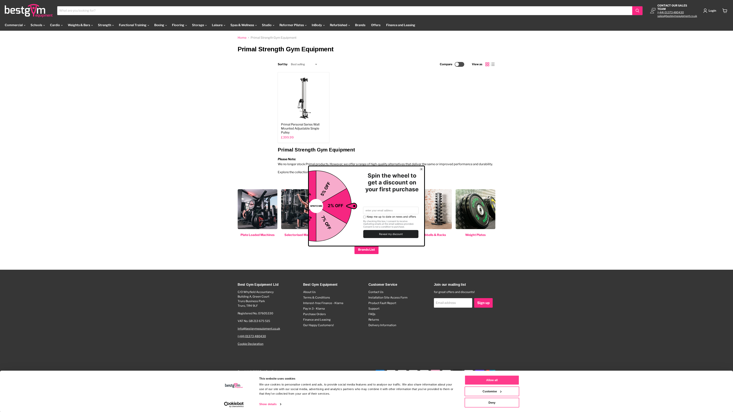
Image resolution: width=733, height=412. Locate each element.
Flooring (178, 25)
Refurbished (339, 25)
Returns (373, 319)
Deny (491, 402)
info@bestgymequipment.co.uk (259, 328)
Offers (375, 25)
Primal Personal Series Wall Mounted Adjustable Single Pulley (300, 128)
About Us (309, 292)
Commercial (14, 25)
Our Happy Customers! (318, 325)
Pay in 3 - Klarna (314, 308)
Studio (267, 25)
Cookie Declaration (250, 344)
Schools (37, 25)
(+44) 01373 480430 (670, 12)
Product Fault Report (382, 303)
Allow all (492, 380)
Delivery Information (382, 325)
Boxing (159, 25)
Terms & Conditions (316, 297)
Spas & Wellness (242, 25)
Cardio (55, 25)
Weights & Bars (79, 25)
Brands (360, 25)
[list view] (492, 64)
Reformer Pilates (291, 25)
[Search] (637, 10)
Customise (490, 391)
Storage (198, 25)
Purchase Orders (314, 314)
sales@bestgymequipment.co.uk (677, 16)
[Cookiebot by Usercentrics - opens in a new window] (234, 404)
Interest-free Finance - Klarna (323, 303)
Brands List (366, 249)
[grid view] (487, 64)
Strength (105, 25)
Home (242, 37)
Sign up (483, 303)
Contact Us (375, 292)
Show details (268, 404)
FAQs (371, 314)
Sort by (282, 64)
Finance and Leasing (400, 25)
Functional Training (133, 25)
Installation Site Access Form (388, 297)
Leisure (217, 25)
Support (373, 308)
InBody (317, 25)
